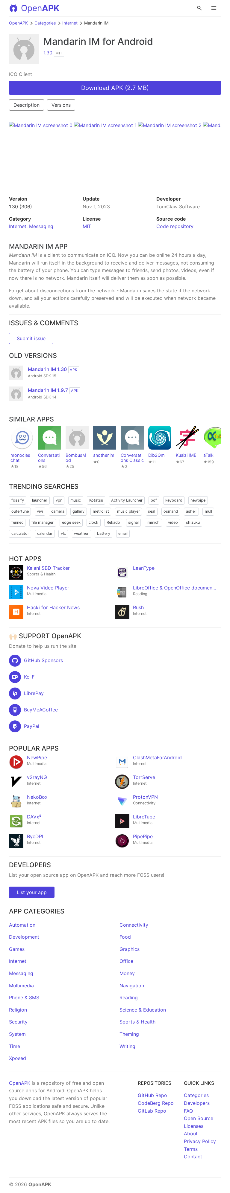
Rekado (113, 522)
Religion (18, 1010)
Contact (193, 1157)
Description (26, 105)
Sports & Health (137, 1022)
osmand (171, 511)
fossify (17, 500)
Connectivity (133, 925)
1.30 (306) (20, 207)
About (191, 1134)
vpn (59, 500)
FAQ (188, 1111)
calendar (44, 533)
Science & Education (142, 1010)
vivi (40, 511)
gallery (78, 511)
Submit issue (31, 338)
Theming (129, 1034)
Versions (61, 105)
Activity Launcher (127, 500)
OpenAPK (18, 22)
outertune (20, 511)
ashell (191, 511)
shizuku (193, 522)
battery (103, 533)
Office (126, 961)
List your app (32, 892)
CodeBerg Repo (156, 1103)
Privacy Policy (200, 1141)
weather (81, 533)
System (17, 1034)
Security (18, 1022)
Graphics (129, 949)
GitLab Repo (152, 1111)
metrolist (101, 511)
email (123, 533)
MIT (87, 226)
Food (125, 937)
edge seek (71, 522)
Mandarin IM (71, 41)
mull (208, 511)
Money (127, 973)
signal (133, 522)
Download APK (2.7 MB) (115, 87)
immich (153, 522)
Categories (45, 22)
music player (128, 511)
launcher (39, 500)
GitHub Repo (152, 1095)
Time (14, 1046)
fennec (17, 522)
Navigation (131, 986)
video (173, 522)
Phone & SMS (24, 997)
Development (24, 937)
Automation (22, 925)
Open (40, 8)
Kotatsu (96, 500)
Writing (127, 1046)
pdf (154, 500)
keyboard (173, 500)
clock (93, 522)
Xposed (17, 1058)
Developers (197, 1103)
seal (151, 511)
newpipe (197, 500)
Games (17, 949)
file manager (42, 522)
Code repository (174, 226)
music (75, 500)
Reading (128, 997)
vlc (63, 533)
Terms (191, 1149)
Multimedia (21, 986)
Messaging (41, 226)
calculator (20, 533)
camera (57, 511)
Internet (70, 22)
